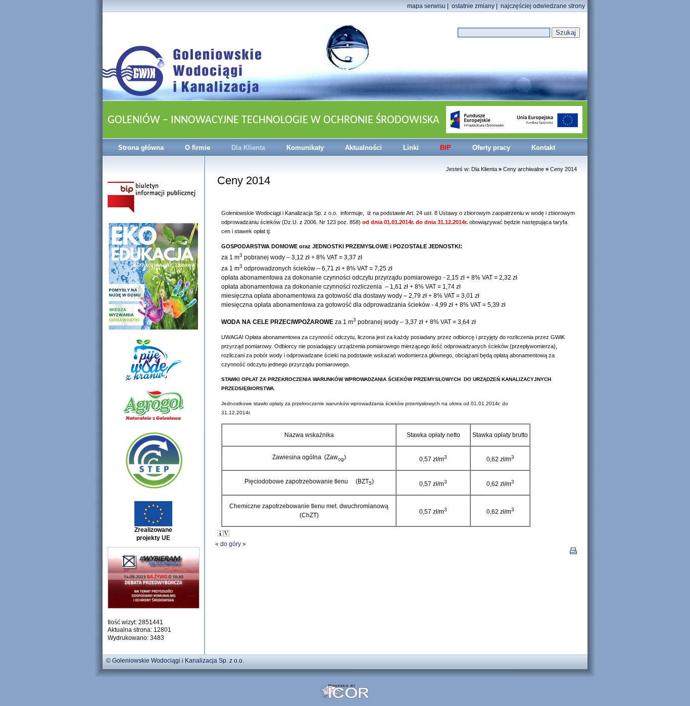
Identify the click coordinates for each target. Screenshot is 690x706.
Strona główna (141, 147)
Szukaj (566, 32)
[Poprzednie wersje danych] (226, 533)
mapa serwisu (426, 6)
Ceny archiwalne (523, 169)
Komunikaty (305, 147)
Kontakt (543, 147)
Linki (411, 147)
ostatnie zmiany (473, 6)
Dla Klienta (248, 147)
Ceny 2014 (563, 169)
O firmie (197, 147)
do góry (230, 544)
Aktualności (363, 147)
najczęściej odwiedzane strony (543, 6)
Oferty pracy (491, 147)
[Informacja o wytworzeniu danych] (220, 533)
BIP (445, 147)
